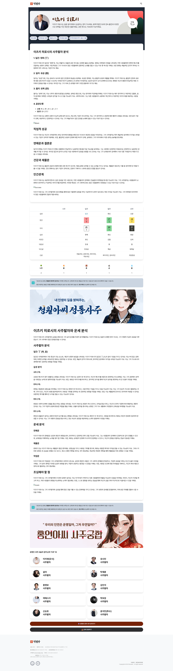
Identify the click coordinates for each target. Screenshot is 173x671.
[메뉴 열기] (141, 3)
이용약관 (132, 662)
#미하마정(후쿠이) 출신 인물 (78, 38)
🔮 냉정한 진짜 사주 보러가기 (86, 624)
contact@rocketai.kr (52, 652)
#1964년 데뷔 (43, 38)
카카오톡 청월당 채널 (38, 652)
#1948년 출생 (63, 38)
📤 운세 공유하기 (86, 629)
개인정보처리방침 (139, 662)
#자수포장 (34, 38)
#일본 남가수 (53, 38)
